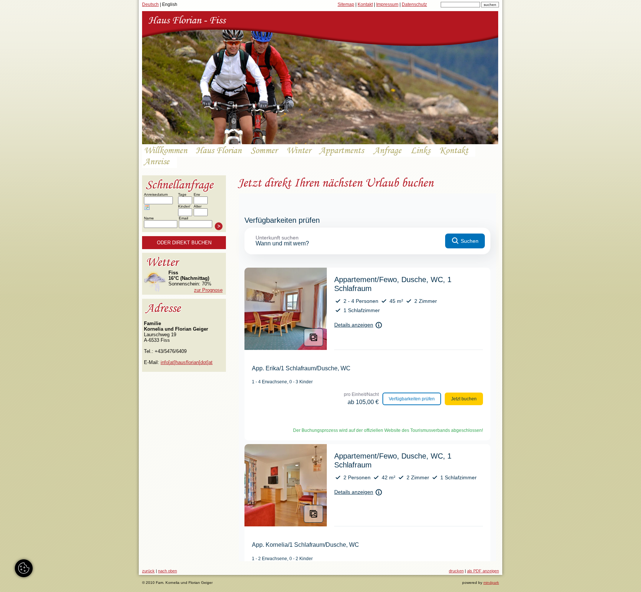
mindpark (491, 583)
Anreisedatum (156, 194)
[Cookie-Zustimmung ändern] (24, 568)
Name (149, 218)
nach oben (167, 571)
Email (183, 218)
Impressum (387, 4)
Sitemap (346, 4)
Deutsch (150, 4)
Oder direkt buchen (184, 242)
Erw (197, 194)
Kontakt (365, 4)
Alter (197, 206)
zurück (148, 571)
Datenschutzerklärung (165, 235)
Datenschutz (414, 4)
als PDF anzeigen (483, 571)
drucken (456, 571)
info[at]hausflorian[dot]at (187, 362)
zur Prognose (208, 290)
